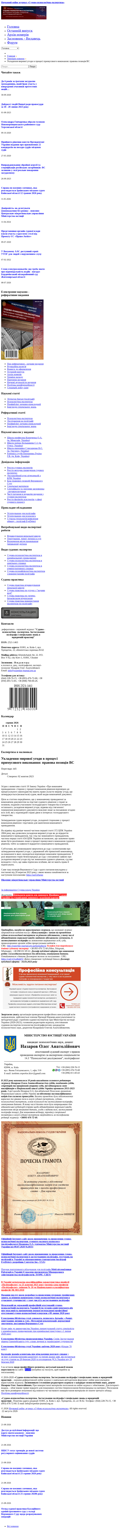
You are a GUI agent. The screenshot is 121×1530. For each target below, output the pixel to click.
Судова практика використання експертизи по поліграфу (23, 602)
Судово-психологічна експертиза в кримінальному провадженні (24, 556)
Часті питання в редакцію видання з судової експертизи (25, 495)
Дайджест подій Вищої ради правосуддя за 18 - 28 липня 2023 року (22, 105)
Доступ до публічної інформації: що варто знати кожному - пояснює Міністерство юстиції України (20, 1433)
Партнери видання (16, 379)
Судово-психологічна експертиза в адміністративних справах (24, 567)
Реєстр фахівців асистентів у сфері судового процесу (24, 500)
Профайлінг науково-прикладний (24, 404)
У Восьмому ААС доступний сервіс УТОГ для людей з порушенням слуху (21, 252)
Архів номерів (14, 374)
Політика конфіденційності (21, 385)
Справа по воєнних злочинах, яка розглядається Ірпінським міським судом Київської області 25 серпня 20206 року (23, 1491)
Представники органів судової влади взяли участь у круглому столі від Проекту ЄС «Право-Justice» (20, 234)
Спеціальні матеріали (18, 486)
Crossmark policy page (17, 387)
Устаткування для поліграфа (21, 513)
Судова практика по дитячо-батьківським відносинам (21, 597)
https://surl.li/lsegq (34, 875)
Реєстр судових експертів (20, 467)
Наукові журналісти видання (21, 382)
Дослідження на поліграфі (20, 421)
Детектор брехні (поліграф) (21, 399)
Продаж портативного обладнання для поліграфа (26, 1269)
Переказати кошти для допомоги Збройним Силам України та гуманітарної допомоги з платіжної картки (34, 896)
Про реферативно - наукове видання (25, 364)
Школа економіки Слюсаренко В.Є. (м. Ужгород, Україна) (25, 449)
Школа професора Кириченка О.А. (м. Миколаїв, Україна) (24, 439)
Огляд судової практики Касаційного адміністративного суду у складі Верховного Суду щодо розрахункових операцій (21, 1513)
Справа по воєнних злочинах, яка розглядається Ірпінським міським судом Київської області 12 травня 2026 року (23, 190)
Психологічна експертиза (20, 401)
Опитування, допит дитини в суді (24, 538)
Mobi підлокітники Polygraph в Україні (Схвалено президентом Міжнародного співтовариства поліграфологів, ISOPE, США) (36, 1272)
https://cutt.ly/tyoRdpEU (12, 959)
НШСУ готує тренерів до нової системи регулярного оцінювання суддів (22, 1451)
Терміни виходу (15, 377)
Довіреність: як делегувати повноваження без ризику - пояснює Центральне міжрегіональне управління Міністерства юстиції (22, 212)
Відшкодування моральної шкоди (24, 536)
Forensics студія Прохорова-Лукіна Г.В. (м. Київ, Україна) (24, 454)
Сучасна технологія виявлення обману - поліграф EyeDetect (22, 520)
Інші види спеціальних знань (21, 407)
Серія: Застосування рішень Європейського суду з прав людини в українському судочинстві (37, 1340)
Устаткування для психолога (21, 516)
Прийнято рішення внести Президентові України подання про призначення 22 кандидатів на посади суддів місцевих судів (22, 146)
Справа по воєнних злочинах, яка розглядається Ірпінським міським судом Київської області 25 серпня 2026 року (23, 1471)
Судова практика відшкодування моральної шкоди (23, 586)
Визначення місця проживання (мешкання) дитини (22, 542)
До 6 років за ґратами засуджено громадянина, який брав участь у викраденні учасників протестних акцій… (19, 85)
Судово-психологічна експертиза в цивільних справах (24, 561)
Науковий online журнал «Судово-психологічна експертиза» (39, 1408)
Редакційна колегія (16, 366)
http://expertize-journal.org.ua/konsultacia (26, 946)
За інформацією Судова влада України (20, 890)
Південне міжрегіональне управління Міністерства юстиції (32, 880)
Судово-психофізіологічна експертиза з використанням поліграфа (26, 572)
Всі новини (13, 1526)
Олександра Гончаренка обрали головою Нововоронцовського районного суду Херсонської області (23, 124)
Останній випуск (15, 372)
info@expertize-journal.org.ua (22, 670)
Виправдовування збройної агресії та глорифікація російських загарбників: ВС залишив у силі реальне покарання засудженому (23, 169)
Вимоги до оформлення (19, 369)
